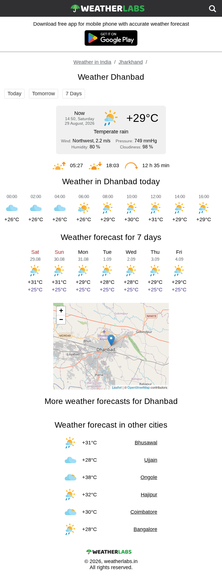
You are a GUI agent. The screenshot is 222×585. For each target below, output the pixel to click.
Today (14, 93)
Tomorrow (43, 93)
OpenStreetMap (138, 387)
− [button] (61, 319)
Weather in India (92, 62)
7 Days (74, 93)
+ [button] (61, 310)
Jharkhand (131, 62)
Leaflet (117, 387)
